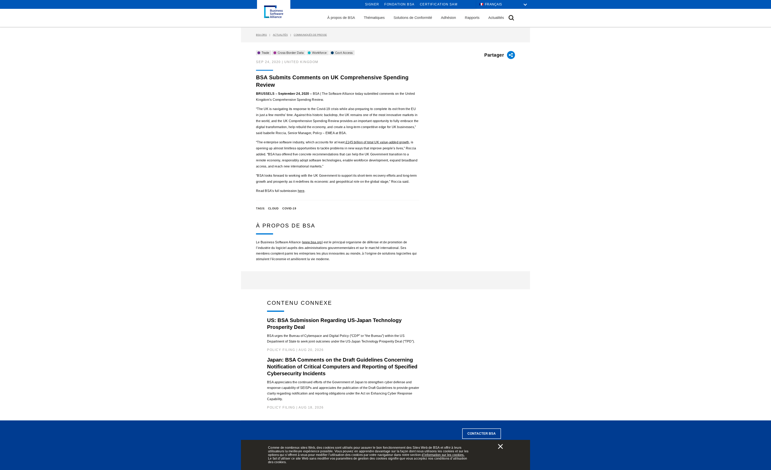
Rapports (472, 18)
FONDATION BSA (399, 4)
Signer (372, 4)
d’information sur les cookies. (443, 455)
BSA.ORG (261, 35)
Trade (265, 53)
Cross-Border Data (290, 53)
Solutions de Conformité (413, 18)
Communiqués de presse (310, 35)
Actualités (496, 18)
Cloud (273, 208)
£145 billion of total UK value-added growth (377, 142)
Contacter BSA (481, 433)
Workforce (319, 53)
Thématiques (374, 18)
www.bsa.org (312, 242)
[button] (511, 17)
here (301, 191)
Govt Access (343, 53)
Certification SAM (439, 4)
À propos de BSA (341, 18)
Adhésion (448, 18)
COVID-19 (289, 208)
